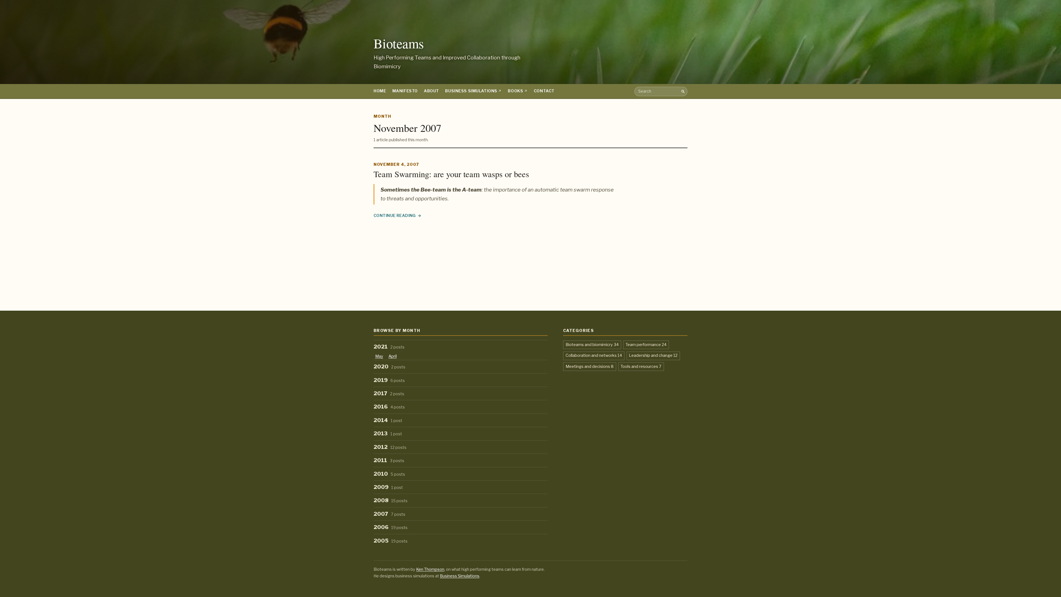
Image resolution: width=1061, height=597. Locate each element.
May (379, 356)
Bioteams (399, 43)
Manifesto (405, 90)
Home (380, 90)
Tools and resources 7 (641, 366)
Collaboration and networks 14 (594, 355)
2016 (389, 407)
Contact (544, 90)
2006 (391, 527)
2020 (389, 366)
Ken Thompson (430, 569)
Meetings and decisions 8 (590, 366)
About (431, 90)
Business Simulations (471, 90)
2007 (389, 514)
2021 (389, 347)
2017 (389, 393)
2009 (388, 487)
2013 (388, 433)
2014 (388, 420)
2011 (389, 460)
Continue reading (397, 216)
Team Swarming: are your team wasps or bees (451, 174)
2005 (391, 541)
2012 (390, 447)
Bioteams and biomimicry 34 (592, 344)
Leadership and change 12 (653, 355)
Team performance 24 (646, 344)
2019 (389, 380)
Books (515, 90)
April (392, 356)
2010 (389, 474)
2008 (391, 500)
